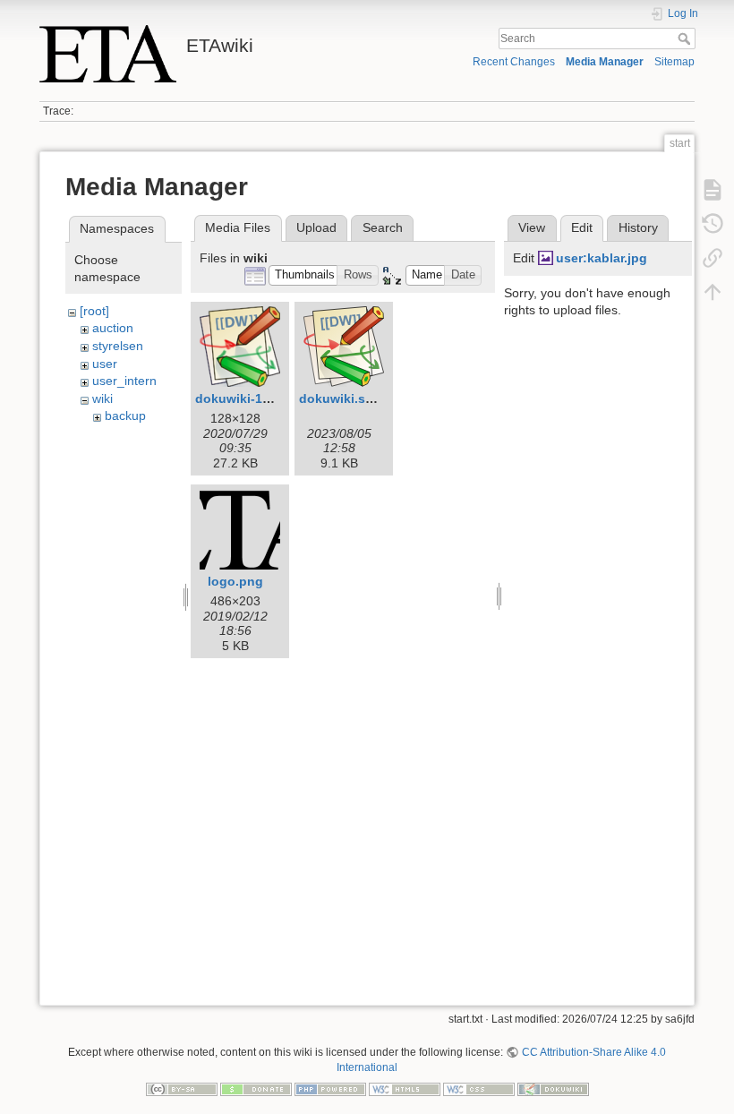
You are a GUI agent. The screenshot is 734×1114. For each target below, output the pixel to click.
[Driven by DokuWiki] (553, 1088)
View (531, 227)
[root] (94, 311)
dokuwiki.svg (339, 398)
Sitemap (674, 62)
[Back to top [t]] (712, 292)
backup (125, 415)
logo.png (235, 581)
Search (686, 38)
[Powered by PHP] (330, 1088)
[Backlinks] (712, 258)
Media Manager (605, 62)
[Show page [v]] (712, 190)
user (104, 363)
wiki (102, 398)
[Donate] (256, 1088)
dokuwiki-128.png (249, 398)
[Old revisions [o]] (712, 224)
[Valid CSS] (479, 1088)
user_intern (124, 380)
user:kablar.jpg (601, 258)
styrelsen (117, 345)
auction (112, 328)
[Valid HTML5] (404, 1088)
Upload (316, 227)
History (638, 227)
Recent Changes (514, 62)
